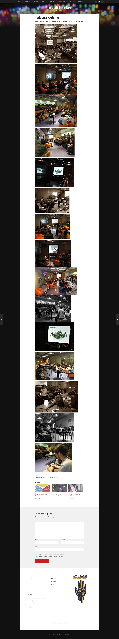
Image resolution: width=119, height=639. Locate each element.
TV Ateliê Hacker (31, 608)
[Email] (102, 1)
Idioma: (80, 1)
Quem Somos (62, 1)
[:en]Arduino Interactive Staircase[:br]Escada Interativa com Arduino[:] (74, 494)
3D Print (36, 1)
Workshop (52, 1)
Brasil (32, 603)
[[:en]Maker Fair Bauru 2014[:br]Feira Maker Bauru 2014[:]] (42, 488)
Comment (37, 521)
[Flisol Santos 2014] (59, 488)
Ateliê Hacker (59, 7)
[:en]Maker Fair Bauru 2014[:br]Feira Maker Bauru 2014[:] (41, 494)
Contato (72, 1)
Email (52, 584)
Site (36, 546)
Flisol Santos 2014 (56, 492)
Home (19, 1)
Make (43, 1)
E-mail (63, 539)
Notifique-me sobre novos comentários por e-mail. (50, 554)
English (33, 600)
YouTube (53, 581)
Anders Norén (67, 634)
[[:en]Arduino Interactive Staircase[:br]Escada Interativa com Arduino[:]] (75, 488)
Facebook (53, 578)
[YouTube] (99, 1)
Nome (37, 539)
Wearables (27, 1)
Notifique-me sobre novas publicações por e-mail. (50, 556)
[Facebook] (96, 1)
